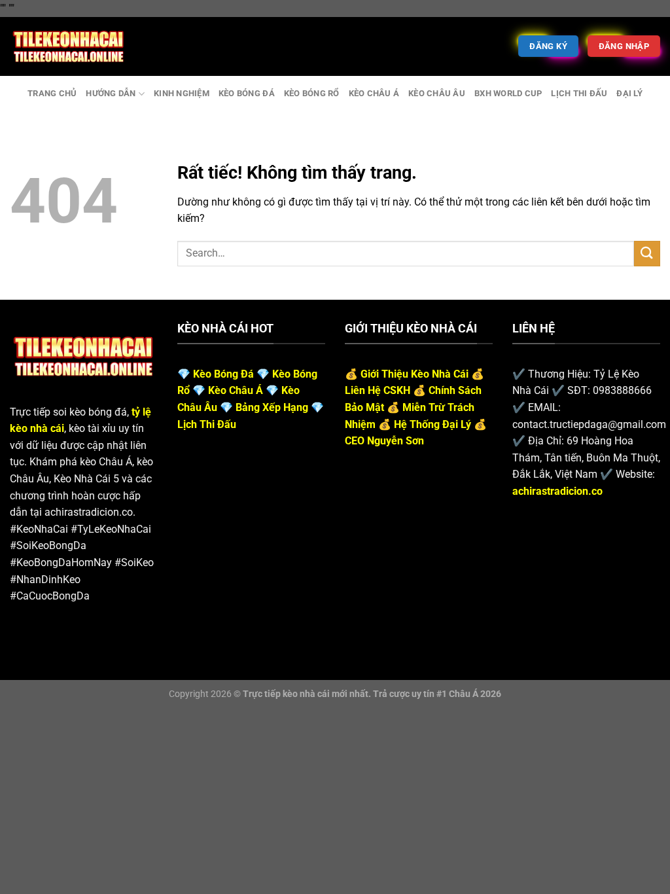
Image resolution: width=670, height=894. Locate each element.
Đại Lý (629, 93)
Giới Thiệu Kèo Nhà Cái (414, 374)
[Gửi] (647, 253)
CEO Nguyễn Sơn (384, 441)
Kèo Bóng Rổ (312, 93)
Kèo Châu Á (374, 93)
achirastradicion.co (557, 491)
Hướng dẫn (110, 93)
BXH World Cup (508, 93)
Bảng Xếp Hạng (272, 407)
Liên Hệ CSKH (377, 390)
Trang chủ (52, 93)
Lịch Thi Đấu (579, 93)
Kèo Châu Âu (436, 93)
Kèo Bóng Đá (247, 93)
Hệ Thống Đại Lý (432, 424)
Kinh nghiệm (181, 93)
